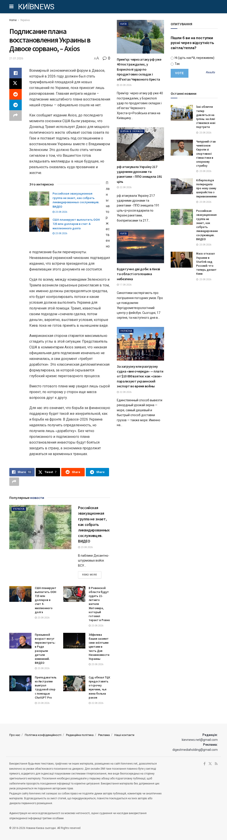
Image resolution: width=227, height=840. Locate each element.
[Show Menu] (11, 6)
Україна (25, 20)
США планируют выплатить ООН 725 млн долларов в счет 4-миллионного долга (76, 224)
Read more (91, 574)
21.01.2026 (16, 58)
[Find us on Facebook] (204, 764)
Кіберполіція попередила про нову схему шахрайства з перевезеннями (206, 188)
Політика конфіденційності (43, 735)
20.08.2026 (125, 85)
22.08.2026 (97, 703)
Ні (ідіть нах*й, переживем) (194, 58)
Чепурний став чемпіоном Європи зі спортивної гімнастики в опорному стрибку (206, 154)
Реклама (104, 735)
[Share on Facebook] (15, 73)
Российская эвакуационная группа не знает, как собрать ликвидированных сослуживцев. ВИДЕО (76, 200)
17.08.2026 (125, 284)
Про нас (14, 735)
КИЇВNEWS (36, 6)
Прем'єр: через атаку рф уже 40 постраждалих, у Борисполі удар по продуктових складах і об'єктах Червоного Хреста (139, 69)
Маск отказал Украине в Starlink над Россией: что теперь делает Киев (206, 264)
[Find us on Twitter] (210, 764)
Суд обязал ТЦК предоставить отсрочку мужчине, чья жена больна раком (99, 687)
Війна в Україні (131, 131)
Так (177, 64)
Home (13, 20)
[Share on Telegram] (15, 105)
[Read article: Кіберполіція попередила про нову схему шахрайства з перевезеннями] (182, 186)
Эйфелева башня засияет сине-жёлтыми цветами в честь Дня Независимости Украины (99, 647)
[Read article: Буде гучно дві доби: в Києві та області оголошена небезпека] (140, 246)
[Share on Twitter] (15, 83)
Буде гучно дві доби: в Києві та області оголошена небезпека (138, 274)
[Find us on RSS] (216, 764)
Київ (123, 24)
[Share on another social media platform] (15, 115)
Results (210, 72)
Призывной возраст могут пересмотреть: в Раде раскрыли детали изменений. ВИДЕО (45, 649)
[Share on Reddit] (15, 94)
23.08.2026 (61, 211)
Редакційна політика (80, 735)
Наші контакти (124, 735)
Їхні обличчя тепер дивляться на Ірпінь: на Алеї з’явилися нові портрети (205, 117)
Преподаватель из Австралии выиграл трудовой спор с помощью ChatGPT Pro (46, 687)
